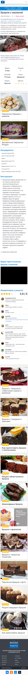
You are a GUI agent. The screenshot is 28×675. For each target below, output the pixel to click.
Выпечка (4, 656)
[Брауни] (14, 621)
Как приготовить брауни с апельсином (14, 449)
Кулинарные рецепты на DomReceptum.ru (14, 644)
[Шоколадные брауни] (14, 492)
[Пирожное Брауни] (14, 570)
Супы (16, 664)
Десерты (4, 658)
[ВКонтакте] (7, 672)
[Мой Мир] (15, 672)
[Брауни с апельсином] (14, 436)
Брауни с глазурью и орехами (12, 420)
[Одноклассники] (11, 672)
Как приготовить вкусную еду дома (3, 2)
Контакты (23, 668)
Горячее (17, 656)
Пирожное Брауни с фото (14, 582)
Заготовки (18, 658)
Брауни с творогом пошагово (11, 556)
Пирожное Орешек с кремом (12, 115)
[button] (26, 2)
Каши (16, 660)
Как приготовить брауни (13, 633)
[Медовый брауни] (14, 595)
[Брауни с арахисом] (14, 517)
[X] (19, 672)
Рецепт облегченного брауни (12, 478)
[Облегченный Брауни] (14, 464)
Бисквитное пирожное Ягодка (12, 143)
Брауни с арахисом (11, 529)
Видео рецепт (20, 16)
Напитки (4, 662)
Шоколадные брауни (12, 504)
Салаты (17, 662)
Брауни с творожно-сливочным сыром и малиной (11, 391)
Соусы (4, 664)
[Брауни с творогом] (14, 543)
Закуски (4, 660)
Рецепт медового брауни (14, 607)
